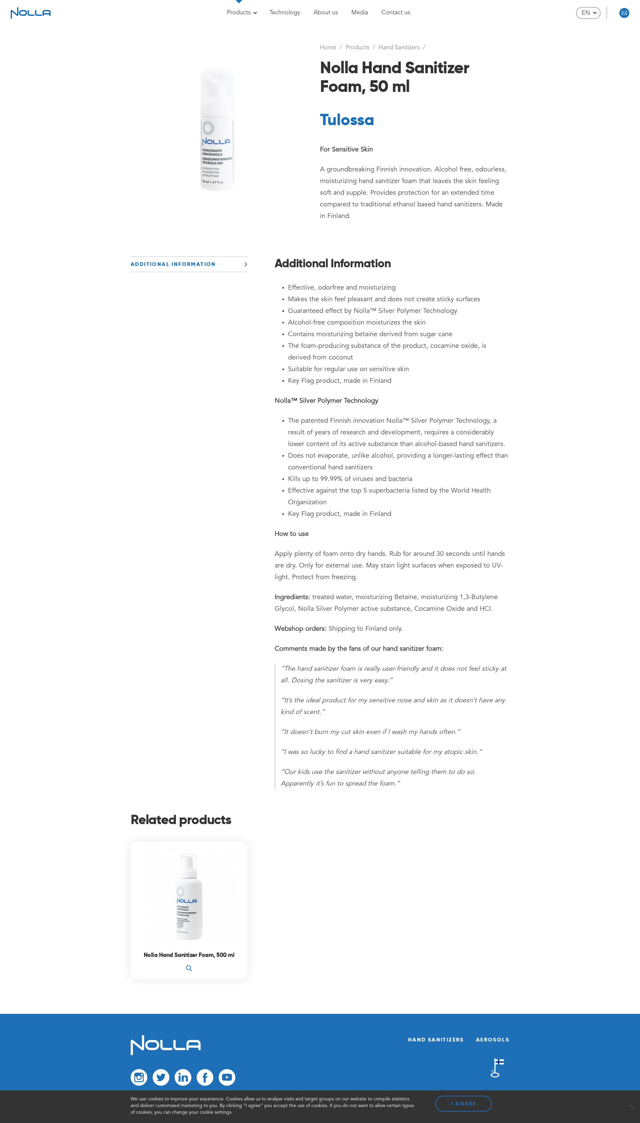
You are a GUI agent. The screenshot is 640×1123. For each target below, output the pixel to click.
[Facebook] (205, 1079)
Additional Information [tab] (173, 264)
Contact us (395, 13)
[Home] (166, 1053)
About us (326, 13)
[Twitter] (161, 1079)
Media (359, 13)
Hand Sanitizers (399, 48)
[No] (631, 1106)
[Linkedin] (183, 1079)
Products (239, 13)
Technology (284, 13)
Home (328, 48)
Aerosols (492, 1039)
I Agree (463, 1103)
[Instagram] (139, 1079)
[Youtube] (227, 1079)
